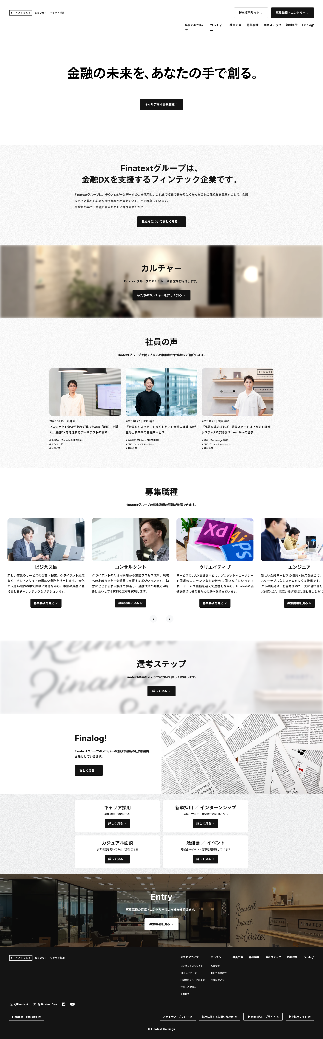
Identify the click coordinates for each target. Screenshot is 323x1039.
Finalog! (308, 25)
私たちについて (190, 957)
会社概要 (185, 994)
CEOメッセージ (189, 973)
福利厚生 (292, 957)
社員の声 (238, 957)
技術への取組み (188, 987)
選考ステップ (273, 957)
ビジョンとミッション (192, 965)
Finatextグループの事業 (193, 979)
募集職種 (253, 25)
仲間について (217, 979)
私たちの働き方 (219, 973)
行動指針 (215, 965)
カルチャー (216, 27)
